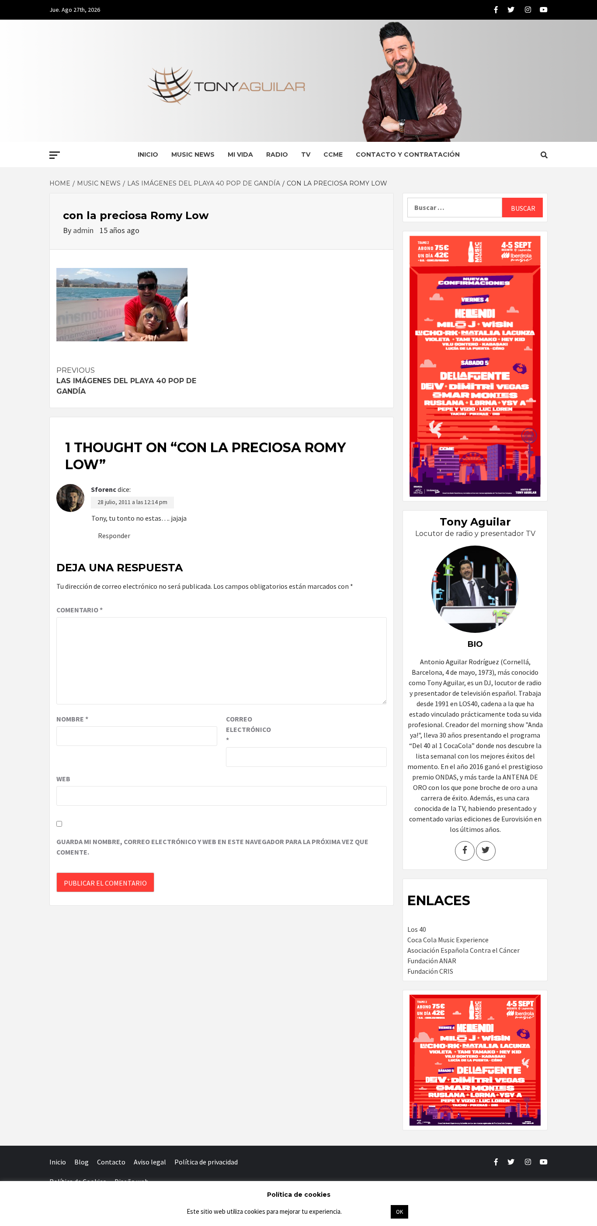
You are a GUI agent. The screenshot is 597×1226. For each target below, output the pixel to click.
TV (305, 154)
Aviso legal (150, 1161)
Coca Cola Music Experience (448, 939)
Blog (81, 1161)
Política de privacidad (206, 1161)
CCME (333, 154)
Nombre (72, 718)
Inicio (148, 154)
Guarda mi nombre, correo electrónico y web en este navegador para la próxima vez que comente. (212, 846)
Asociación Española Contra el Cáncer (463, 950)
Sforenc (103, 489)
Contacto (111, 1161)
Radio (277, 154)
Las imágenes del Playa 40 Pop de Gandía (126, 380)
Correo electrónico (248, 729)
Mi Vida (240, 154)
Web (63, 778)
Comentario (79, 609)
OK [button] (399, 1212)
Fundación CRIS (430, 971)
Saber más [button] (366, 1211)
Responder (114, 535)
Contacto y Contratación (408, 154)
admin (84, 230)
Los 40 (416, 929)
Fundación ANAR (431, 960)
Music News (193, 154)
